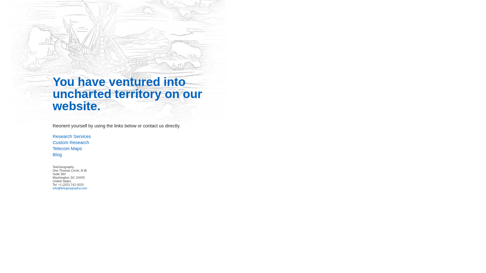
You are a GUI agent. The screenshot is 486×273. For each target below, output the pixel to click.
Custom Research (71, 142)
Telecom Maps (67, 148)
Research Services (72, 136)
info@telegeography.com (70, 188)
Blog (57, 154)
